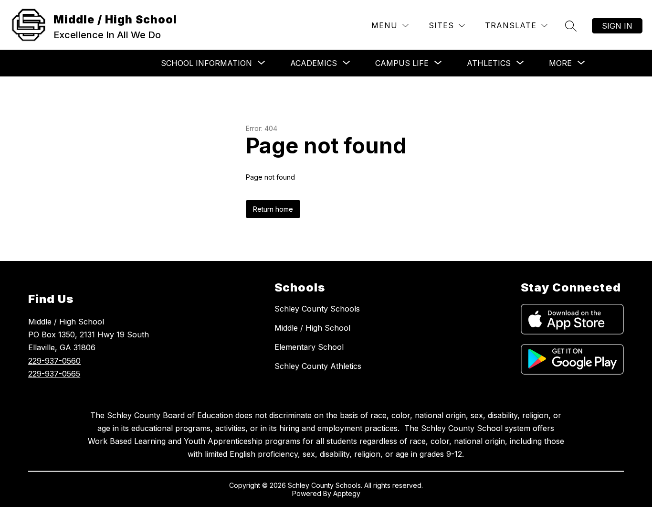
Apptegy (346, 493)
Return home (273, 209)
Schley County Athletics (317, 366)
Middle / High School (312, 328)
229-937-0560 (54, 361)
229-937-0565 (54, 373)
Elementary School (309, 347)
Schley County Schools (317, 308)
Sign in (617, 26)
